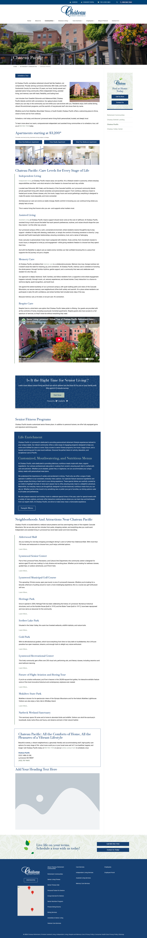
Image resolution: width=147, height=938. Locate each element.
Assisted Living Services (83, 878)
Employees (107, 867)
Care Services (80, 867)
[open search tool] (117, 2)
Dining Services (52, 912)
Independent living (25, 181)
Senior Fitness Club (53, 885)
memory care (48, 264)
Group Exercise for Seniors (56, 896)
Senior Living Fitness (54, 879)
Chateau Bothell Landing (115, 120)
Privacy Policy (90, 934)
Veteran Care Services (54, 923)
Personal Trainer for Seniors (56, 890)
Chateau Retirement (34, 934)
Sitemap (121, 934)
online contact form (69, 748)
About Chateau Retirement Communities (56, 867)
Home (15, 66)
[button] (17, 156)
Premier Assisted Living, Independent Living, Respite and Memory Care (63, 934)
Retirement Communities (28, 66)
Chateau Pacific (112, 124)
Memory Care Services (83, 883)
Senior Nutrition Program (55, 901)
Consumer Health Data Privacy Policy (106, 934)
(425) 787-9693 (24, 760)
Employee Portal (109, 872)
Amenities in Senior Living (55, 918)
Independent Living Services (84, 872)
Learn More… (23, 549)
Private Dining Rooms (54, 907)
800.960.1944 (127, 2)
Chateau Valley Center (115, 129)
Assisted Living (24, 220)
